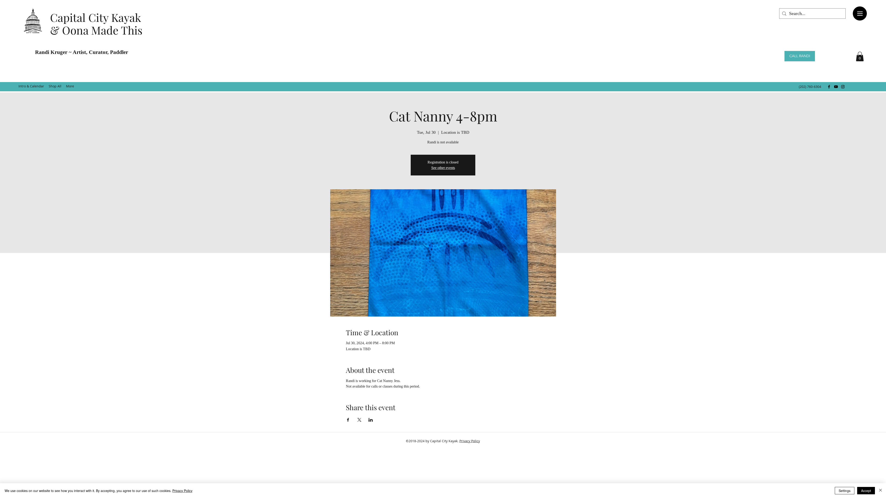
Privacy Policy (469, 441)
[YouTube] (836, 86)
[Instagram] (843, 86)
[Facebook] (829, 86)
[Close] (880, 490)
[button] (860, 56)
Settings (844, 490)
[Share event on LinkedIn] (370, 420)
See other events (443, 168)
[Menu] (860, 13)
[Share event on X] (359, 420)
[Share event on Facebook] (348, 420)
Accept (866, 490)
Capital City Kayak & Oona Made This (96, 23)
